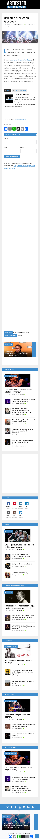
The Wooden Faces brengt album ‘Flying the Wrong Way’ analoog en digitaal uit (23, 672)
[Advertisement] (20, 252)
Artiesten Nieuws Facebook (21, 60)
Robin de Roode (18, 665)
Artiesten (8, 344)
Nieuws (20, 335)
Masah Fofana (10, 351)
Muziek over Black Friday (20, 573)
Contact (27, 834)
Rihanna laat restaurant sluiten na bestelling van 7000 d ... (16, 826)
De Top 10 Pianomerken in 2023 (22, 564)
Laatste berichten (20, 90)
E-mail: (22, 147)
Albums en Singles (11, 647)
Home (12, 834)
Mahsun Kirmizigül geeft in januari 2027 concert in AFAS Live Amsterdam (23, 431)
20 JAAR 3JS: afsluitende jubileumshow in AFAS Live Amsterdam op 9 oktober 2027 (22, 410)
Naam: (6, 147)
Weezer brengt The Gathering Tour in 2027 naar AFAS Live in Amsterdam (23, 442)
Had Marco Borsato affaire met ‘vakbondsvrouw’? (17, 354)
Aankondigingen (10, 376)
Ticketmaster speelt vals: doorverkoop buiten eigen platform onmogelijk (23, 627)
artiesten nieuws (18, 332)
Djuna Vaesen (18, 549)
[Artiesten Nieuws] (9, 102)
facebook (26, 332)
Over (8, 90)
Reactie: (6, 138)
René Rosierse (19, 676)
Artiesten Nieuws (18, 24)
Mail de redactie (20, 119)
